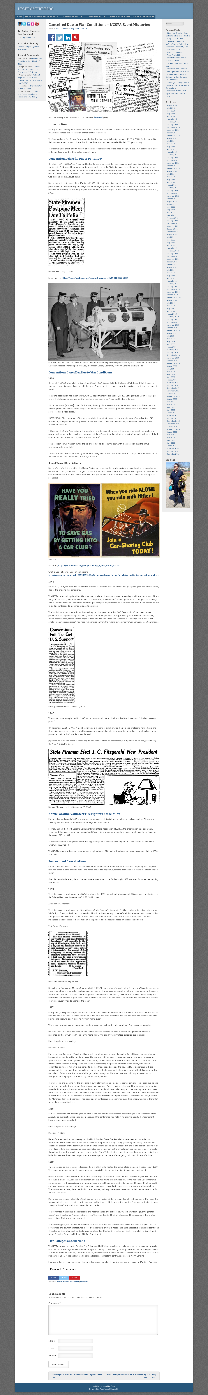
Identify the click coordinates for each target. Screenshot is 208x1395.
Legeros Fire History (96, 16)
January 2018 (172, 385)
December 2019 (173, 322)
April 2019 (171, 344)
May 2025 (171, 146)
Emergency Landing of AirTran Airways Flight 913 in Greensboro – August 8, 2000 (177, 44)
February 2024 (173, 187)
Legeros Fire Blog (36, 9)
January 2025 (172, 157)
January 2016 (172, 451)
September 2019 (173, 330)
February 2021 (172, 284)
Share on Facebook (51, 37)
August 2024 (172, 171)
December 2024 (173, 160)
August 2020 (172, 300)
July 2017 (170, 402)
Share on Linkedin (67, 37)
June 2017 (171, 404)
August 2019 (172, 333)
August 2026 (172, 105)
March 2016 (172, 446)
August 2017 (172, 399)
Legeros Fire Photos (72, 16)
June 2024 (171, 177)
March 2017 (171, 413)
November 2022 (173, 226)
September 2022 (173, 231)
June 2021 (171, 273)
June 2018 (171, 371)
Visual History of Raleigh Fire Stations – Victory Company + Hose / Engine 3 (177, 77)
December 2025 (173, 127)
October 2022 (172, 229)
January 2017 (172, 418)
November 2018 (173, 358)
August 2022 (172, 234)
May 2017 (171, 407)
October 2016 (172, 426)
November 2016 (173, 424)
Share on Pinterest (75, 37)
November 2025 (173, 130)
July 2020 (171, 303)
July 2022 (171, 237)
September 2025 (173, 135)
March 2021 (171, 281)
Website (52, 1355)
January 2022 (172, 253)
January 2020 (172, 319)
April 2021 (171, 278)
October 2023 (172, 198)
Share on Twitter (59, 37)
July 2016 (171, 435)
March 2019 (171, 347)
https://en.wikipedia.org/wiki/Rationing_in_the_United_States (89, 565)
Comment (54, 1303)
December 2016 (173, 421)
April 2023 (171, 212)
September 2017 (173, 396)
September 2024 (173, 168)
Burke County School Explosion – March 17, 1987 (30, 61)
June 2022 (171, 240)
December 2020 (173, 289)
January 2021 (172, 286)
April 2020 (171, 311)
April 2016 (171, 443)
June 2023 (171, 207)
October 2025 (172, 133)
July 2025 (171, 141)
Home (19, 16)
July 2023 (170, 204)
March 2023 (171, 215)
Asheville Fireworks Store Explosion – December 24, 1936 (176, 93)
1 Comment (74, 1281)
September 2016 (173, 429)
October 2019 (172, 327)
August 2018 (172, 366)
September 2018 (173, 363)
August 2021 (172, 267)
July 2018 (171, 369)
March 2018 (172, 380)
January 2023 (172, 220)
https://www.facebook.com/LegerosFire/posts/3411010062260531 (95, 278)
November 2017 (173, 391)
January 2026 (172, 124)
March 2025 (172, 152)
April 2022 (171, 245)
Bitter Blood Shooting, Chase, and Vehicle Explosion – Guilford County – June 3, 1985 (178, 36)
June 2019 (171, 338)
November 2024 (173, 163)
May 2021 (171, 275)
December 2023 (173, 193)
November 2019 (173, 325)
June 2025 (171, 144)
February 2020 (173, 317)
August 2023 (172, 201)
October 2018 (172, 360)
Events (59, 1281)
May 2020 (171, 308)
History (66, 1281)
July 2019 (170, 336)
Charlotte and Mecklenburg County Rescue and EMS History (29, 69)
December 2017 (173, 388)
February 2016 (173, 448)
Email (51, 1348)
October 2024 (172, 166)
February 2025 (173, 155)
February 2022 (173, 251)
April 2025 (171, 149)
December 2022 (173, 223)
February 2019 (172, 349)
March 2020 (172, 314)
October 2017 (172, 393)
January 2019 (172, 352)
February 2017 (172, 415)
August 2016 (172, 432)
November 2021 (173, 259)
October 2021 (172, 262)
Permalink (84, 1281)
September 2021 (173, 264)
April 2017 (171, 410)
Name (51, 1340)
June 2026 (171, 111)
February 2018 (173, 382)
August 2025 (172, 138)
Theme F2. (114, 1389)
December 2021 (173, 256)
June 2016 (171, 437)
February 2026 (173, 122)
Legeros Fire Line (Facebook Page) (41, 16)
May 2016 (171, 440)
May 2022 (171, 242)
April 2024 (171, 182)
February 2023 (172, 218)
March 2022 (172, 248)
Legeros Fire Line (28, 37)
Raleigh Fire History (120, 16)
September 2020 (174, 297)
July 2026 (171, 108)
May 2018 (171, 374)
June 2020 (171, 306)
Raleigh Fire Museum (143, 16)
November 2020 (173, 292)
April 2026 (171, 116)
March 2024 (172, 185)
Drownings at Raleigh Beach (178, 82)
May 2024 (171, 179)
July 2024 (171, 174)
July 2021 (170, 270)
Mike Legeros (61, 29)
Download (98, 117)
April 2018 (171, 377)
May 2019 (171, 341)
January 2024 (172, 190)
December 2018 (173, 355)
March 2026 (172, 119)
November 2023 (173, 196)
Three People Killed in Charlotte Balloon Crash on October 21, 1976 (176, 58)
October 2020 (172, 295)
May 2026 (171, 113)
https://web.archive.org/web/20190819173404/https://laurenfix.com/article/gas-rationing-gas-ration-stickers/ (103, 575)
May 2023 (171, 209)
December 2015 (173, 454)
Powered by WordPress (99, 1389)
